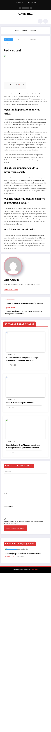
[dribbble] (25, 8)
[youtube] (31, 8)
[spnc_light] (45, 21)
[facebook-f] (20, 8)
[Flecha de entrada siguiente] (45, 312)
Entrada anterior (10, 300)
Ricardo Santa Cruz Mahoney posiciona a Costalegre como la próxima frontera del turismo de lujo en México (23, 446)
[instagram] (28, 8)
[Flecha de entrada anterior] (45, 301)
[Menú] (4, 21)
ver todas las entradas (11, 289)
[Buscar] (40, 21)
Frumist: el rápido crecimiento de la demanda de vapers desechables (23, 312)
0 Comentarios (10, 44)
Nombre (6, 494)
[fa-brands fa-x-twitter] (23, 8)
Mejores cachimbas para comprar (19, 403)
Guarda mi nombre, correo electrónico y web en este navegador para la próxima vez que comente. (23, 522)
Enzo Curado (22, 39)
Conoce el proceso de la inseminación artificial (24, 303)
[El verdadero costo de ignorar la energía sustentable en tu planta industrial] (25, 342)
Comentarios (7, 472)
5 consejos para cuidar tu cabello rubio (22, 553)
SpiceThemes (34, 569)
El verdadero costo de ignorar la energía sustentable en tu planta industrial (22, 359)
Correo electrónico (9, 506)
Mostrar (21, 85)
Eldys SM (11, 354)
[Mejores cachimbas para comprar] (25, 387)
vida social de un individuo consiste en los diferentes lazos (25, 94)
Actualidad (8, 39)
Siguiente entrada (10, 308)
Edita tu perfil (31, 284)
